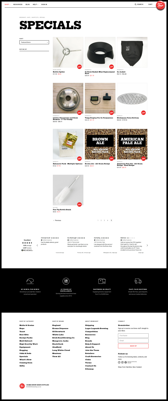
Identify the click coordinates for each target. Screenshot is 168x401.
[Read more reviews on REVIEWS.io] (27, 250)
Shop (7, 4)
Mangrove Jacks (60, 341)
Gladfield (56, 347)
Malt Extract (25, 341)
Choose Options (132, 54)
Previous (58, 220)
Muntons (56, 353)
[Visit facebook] (119, 362)
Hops (21, 328)
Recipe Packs (25, 338)
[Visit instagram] (122, 362)
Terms (88, 363)
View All (56, 356)
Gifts (22, 366)
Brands (88, 341)
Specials (23, 356)
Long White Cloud (61, 350)
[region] (92, 245)
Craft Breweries (93, 356)
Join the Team (92, 350)
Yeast (22, 332)
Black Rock (57, 344)
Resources (18, 4)
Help (35, 4)
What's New (25, 360)
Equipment (24, 347)
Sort (21, 38)
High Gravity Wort (28, 344)
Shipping (89, 325)
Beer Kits (24, 335)
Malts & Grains (26, 325)
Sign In (44, 4)
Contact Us (90, 366)
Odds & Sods (25, 353)
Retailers (89, 353)
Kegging (23, 350)
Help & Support (92, 344)
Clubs (88, 360)
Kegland (56, 325)
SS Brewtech (58, 332)
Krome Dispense (60, 328)
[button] (37, 245)
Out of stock (100, 146)
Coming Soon (25, 363)
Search (140, 4)
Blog (28, 4)
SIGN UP (133, 346)
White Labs (58, 335)
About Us (89, 347)
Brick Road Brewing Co (63, 338)
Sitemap (89, 369)
